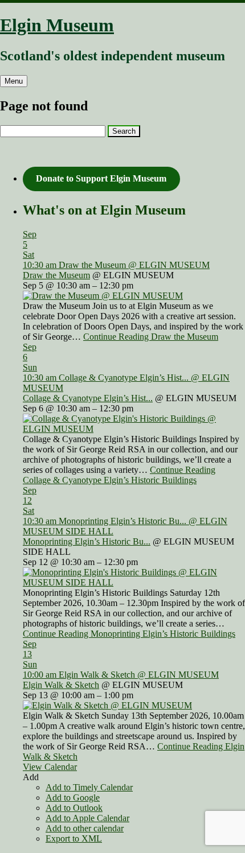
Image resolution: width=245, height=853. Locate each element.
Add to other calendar (85, 828)
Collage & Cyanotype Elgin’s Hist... (88, 398)
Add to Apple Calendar (87, 818)
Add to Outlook (74, 808)
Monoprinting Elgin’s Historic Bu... (86, 541)
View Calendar (50, 767)
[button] (31, 777)
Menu (14, 81)
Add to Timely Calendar (89, 787)
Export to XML (74, 838)
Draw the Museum (56, 275)
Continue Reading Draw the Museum (150, 336)
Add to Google (73, 797)
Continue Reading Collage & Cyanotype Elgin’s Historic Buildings (119, 475)
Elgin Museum (57, 25)
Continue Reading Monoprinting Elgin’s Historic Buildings (129, 633)
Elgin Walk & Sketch (61, 685)
